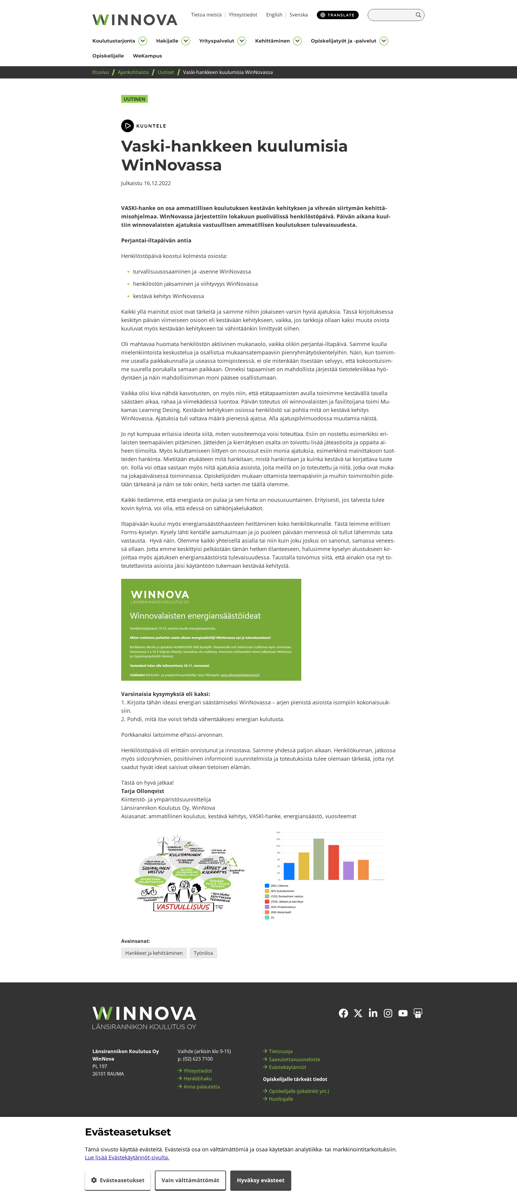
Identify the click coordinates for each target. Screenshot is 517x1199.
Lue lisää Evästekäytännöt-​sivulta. (127, 1157)
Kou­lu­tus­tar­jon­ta (113, 41)
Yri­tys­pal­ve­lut (216, 41)
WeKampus (147, 56)
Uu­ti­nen (134, 99)
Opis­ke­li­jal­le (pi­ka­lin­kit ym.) (299, 1091)
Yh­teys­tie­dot (243, 14)
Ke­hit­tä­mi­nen (272, 41)
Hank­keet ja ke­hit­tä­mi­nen (154, 953)
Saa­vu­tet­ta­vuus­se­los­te (294, 1059)
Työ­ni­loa (203, 953)
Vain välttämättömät (190, 1180)
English (274, 14)
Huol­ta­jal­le (281, 1099)
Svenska (299, 14)
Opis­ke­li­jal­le (108, 56)
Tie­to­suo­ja (281, 1051)
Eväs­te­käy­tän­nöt (287, 1067)
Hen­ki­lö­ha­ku (198, 1078)
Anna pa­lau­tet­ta (202, 1086)
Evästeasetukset (122, 1180)
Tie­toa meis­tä (206, 14)
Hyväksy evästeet (261, 1180)
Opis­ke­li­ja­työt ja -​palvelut (343, 41)
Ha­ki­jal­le (167, 41)
